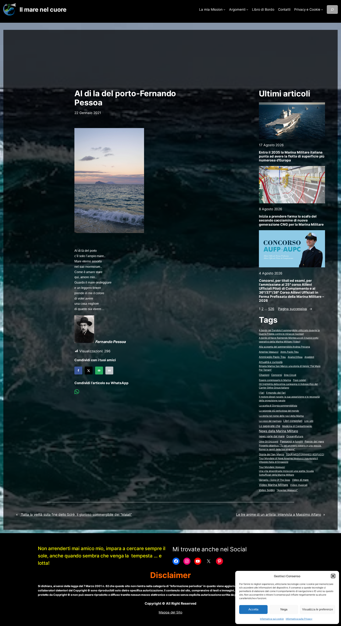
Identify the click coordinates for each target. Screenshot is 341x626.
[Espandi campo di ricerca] (332, 9)
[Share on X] (89, 370)
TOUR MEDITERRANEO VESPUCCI (305, 454)
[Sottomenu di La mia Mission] (224, 9)
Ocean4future (294, 436)
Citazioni (264, 374)
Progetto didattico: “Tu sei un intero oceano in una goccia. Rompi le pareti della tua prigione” (290, 447)
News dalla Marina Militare (278, 431)
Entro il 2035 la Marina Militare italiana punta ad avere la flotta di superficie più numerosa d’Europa (291, 156)
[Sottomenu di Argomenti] (247, 9)
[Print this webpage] (109, 370)
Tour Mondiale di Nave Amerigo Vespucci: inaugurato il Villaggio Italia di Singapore (288, 460)
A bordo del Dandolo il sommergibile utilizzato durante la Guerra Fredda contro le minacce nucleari (289, 332)
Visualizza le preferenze (317, 609)
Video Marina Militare (273, 485)
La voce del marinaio (270, 421)
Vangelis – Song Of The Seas (274, 479)
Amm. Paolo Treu (289, 351)
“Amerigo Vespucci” (287, 490)
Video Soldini (267, 490)
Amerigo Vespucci (268, 351)
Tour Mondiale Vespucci (272, 467)
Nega (283, 609)
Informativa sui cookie (272, 618)
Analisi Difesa (295, 356)
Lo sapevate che (269, 426)
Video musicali (298, 484)
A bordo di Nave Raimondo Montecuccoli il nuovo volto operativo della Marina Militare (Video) (288, 339)
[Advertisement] (170, 57)
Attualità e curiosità (270, 362)
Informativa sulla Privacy (299, 618)
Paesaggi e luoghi (291, 441)
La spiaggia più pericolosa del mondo (279, 410)
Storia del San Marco (271, 454)
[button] (333, 576)
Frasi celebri (299, 380)
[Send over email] (99, 370)
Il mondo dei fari (276, 392)
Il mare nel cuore (43, 9)
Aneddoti (309, 356)
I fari (261, 392)
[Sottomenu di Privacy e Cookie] (322, 9)
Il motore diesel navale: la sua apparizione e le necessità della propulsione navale (289, 398)
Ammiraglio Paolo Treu (272, 356)
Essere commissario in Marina (275, 380)
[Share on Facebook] (78, 370)
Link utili (308, 421)
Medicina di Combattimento (297, 426)
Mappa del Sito (170, 612)
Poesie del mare (314, 441)
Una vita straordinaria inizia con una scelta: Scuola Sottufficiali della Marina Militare (286, 473)
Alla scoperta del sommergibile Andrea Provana (284, 346)
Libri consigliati (292, 420)
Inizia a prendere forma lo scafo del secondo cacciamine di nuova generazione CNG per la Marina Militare (291, 220)
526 (271, 309)
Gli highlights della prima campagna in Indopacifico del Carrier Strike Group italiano (288, 386)
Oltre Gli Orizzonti (268, 441)
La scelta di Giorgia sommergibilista (278, 405)
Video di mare (300, 479)
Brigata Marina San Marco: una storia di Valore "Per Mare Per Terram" (289, 368)
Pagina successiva (295, 309)
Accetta (253, 609)
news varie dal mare (271, 436)
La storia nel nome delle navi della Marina (281, 415)
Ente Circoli (290, 374)
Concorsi (276, 374)
